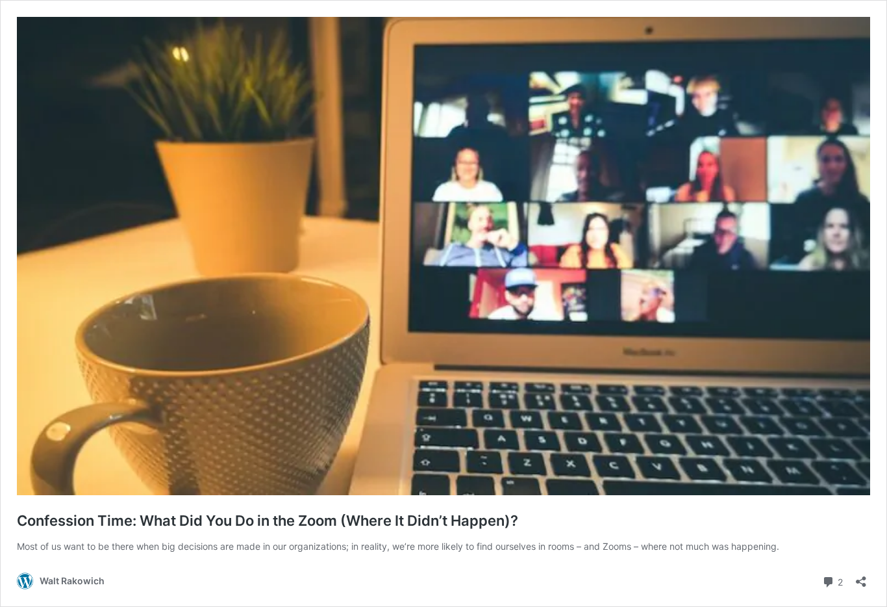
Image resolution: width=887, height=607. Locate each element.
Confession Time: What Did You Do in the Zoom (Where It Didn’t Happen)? (267, 520)
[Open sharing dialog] (861, 577)
